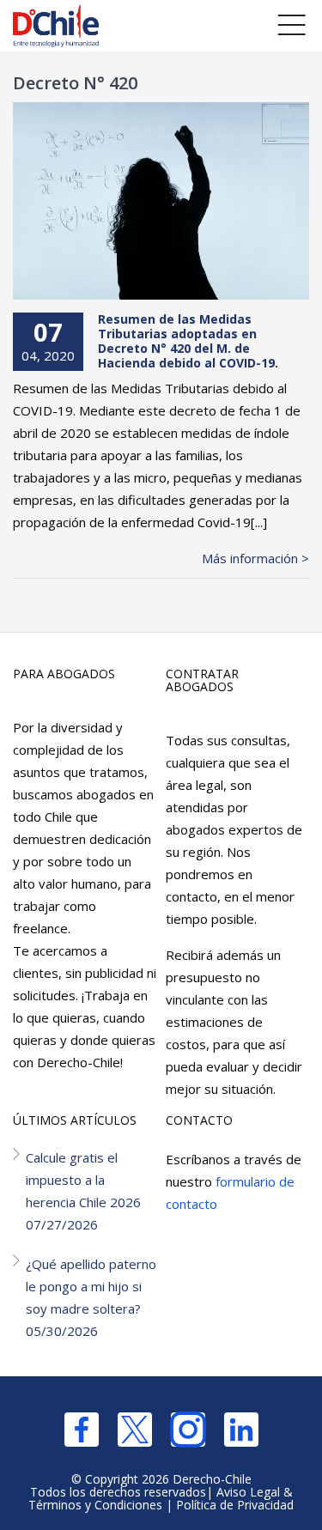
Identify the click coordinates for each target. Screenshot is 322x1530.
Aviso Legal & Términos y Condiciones (160, 1498)
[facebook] (81, 1429)
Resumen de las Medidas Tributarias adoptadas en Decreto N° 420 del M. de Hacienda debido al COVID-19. (188, 340)
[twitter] (135, 1429)
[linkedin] (241, 1429)
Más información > (255, 558)
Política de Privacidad (235, 1505)
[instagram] (188, 1429)
